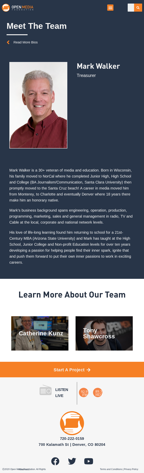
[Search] (138, 8)
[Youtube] (89, 461)
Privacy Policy (131, 469)
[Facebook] (55, 461)
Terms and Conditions (111, 469)
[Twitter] (72, 461)
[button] (110, 7)
